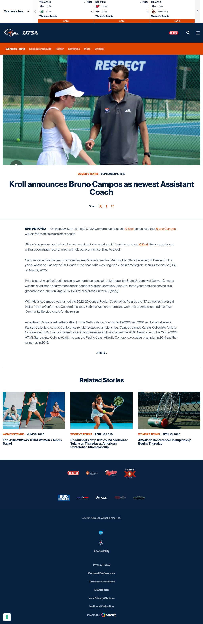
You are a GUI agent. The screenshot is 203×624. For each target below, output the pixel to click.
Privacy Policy (101, 564)
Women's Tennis (88, 173)
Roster (60, 48)
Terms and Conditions (101, 581)
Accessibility (101, 551)
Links (66, 20)
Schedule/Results (40, 48)
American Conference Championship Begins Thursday (164, 442)
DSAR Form (101, 589)
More (87, 48)
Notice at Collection (101, 606)
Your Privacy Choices (102, 598)
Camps (99, 48)
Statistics (74, 48)
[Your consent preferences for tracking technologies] (7, 617)
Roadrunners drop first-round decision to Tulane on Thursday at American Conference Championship (99, 443)
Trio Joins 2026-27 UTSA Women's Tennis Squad (32, 442)
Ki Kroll (129, 229)
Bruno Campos (166, 229)
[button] (197, 11)
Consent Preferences (101, 573)
